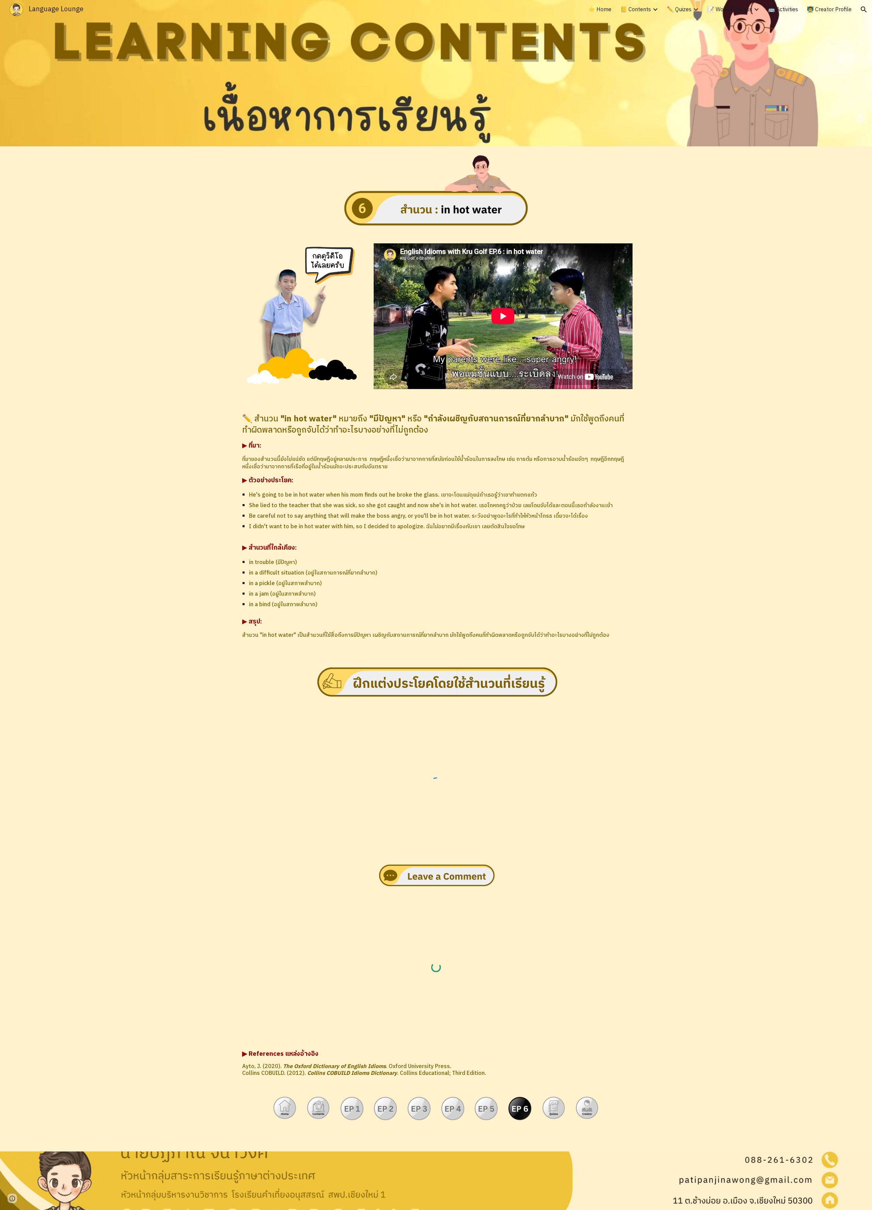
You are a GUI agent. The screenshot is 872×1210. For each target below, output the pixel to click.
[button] (864, 9)
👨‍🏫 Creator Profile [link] (829, 9)
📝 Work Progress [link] (729, 9)
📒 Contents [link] (635, 9)
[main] (436, 526)
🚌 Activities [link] (783, 9)
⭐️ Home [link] (599, 9)
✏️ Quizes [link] (679, 9)
